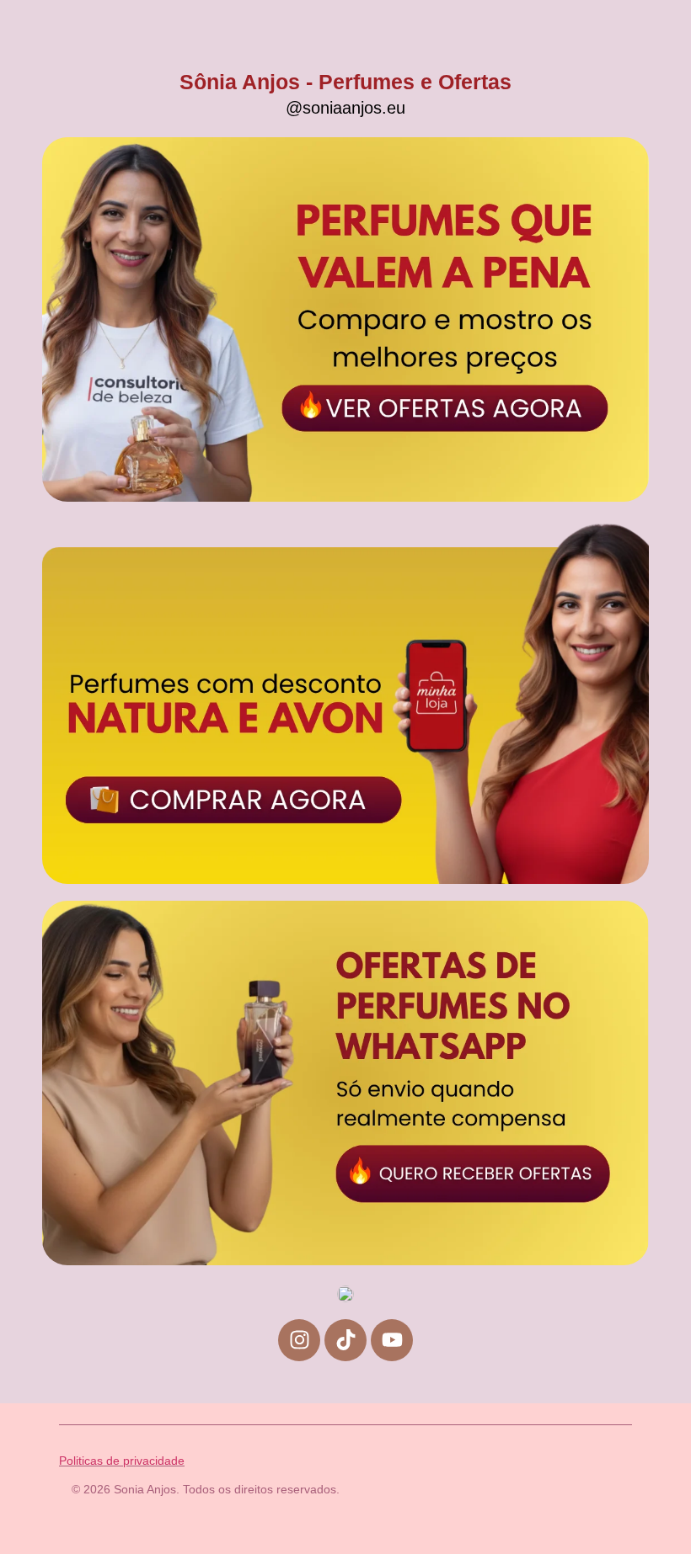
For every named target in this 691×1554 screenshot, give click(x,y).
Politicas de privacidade (122, 1460)
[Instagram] (299, 1340)
